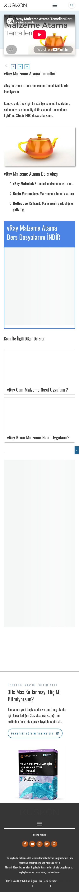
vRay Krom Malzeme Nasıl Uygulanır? (38, 437)
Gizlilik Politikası (41, 886)
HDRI (28, 115)
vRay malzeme (13, 85)
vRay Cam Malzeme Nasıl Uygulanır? (37, 389)
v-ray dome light (25, 109)
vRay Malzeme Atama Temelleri (30, 73)
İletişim (55, 886)
